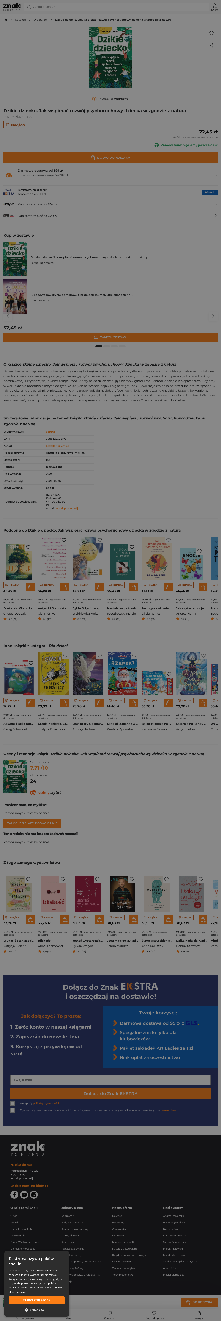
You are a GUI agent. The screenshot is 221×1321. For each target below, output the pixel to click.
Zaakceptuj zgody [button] (36, 1300)
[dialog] (36, 1284)
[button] (37, 1309)
